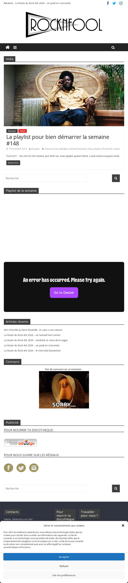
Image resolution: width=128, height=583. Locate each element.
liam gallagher (61, 148)
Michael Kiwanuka (78, 148)
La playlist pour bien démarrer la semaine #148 (57, 140)
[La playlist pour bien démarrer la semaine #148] (64, 66)
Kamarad (49, 148)
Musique (12, 131)
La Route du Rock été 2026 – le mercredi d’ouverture (32, 350)
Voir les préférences (64, 575)
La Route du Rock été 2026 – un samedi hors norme (32, 335)
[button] (123, 525)
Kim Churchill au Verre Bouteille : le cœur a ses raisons (33, 329)
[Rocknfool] (64, 24)
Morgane (35, 148)
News (22, 131)
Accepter (64, 556)
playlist (97, 148)
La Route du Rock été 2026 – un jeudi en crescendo (43, 3)
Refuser (64, 566)
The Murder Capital (111, 148)
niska (89, 148)
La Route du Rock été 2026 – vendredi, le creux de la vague (36, 340)
